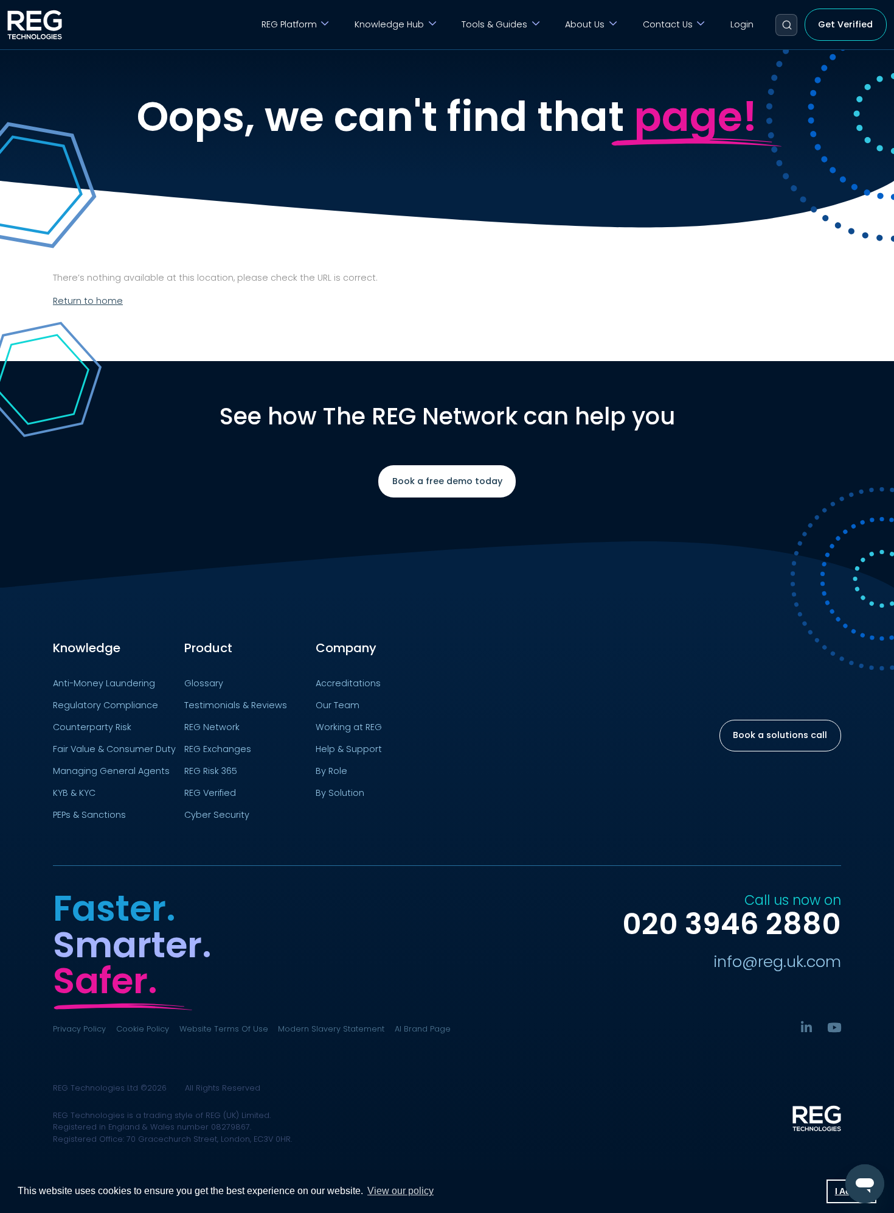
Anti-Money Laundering (104, 683)
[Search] (787, 25)
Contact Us (668, 24)
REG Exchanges (217, 749)
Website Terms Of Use (223, 1029)
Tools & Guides (494, 24)
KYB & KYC (74, 793)
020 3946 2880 (731, 924)
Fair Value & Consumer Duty (114, 749)
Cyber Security (216, 815)
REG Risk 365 (210, 771)
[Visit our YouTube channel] (834, 1027)
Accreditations (348, 683)
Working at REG (349, 727)
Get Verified (845, 24)
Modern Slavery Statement (331, 1029)
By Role (331, 771)
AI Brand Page (423, 1029)
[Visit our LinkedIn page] (806, 1027)
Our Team (337, 705)
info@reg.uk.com (777, 961)
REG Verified (210, 793)
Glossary (203, 683)
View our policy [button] (400, 1191)
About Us (585, 24)
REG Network (212, 727)
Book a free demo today (447, 481)
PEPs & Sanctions (89, 815)
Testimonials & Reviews (235, 705)
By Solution (340, 793)
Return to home (88, 301)
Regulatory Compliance (105, 705)
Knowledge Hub (389, 24)
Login (742, 24)
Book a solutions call (780, 735)
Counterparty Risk (92, 727)
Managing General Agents (111, 771)
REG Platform (289, 24)
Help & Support (349, 749)
